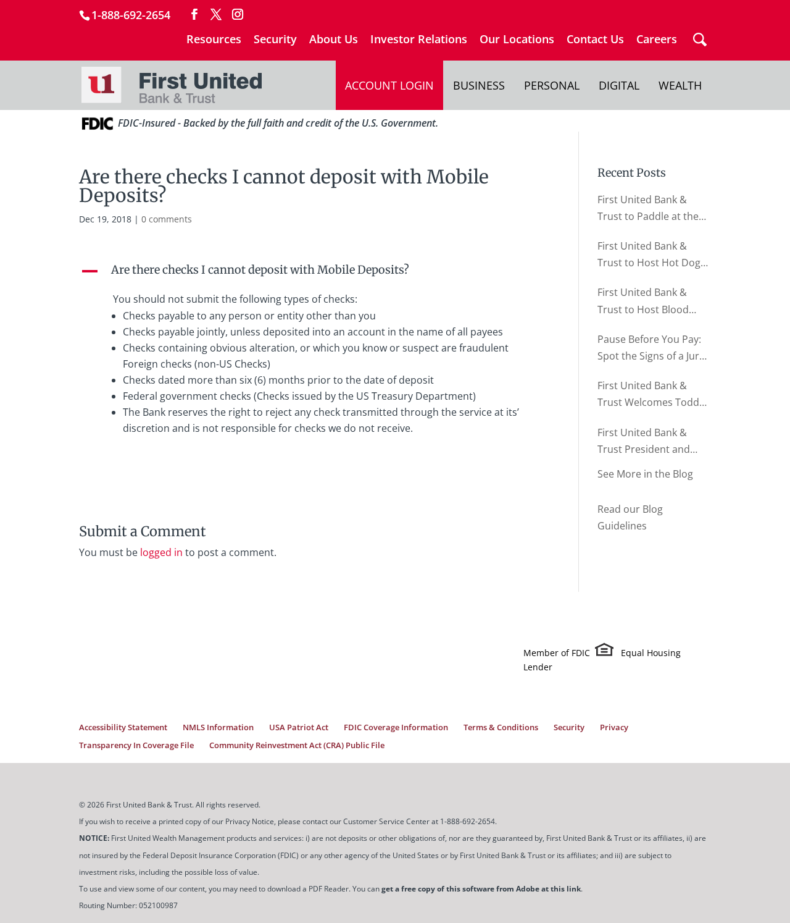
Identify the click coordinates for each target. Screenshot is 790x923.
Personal (552, 85)
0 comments (166, 219)
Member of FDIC (556, 653)
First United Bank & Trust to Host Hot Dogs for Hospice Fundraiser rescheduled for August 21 (652, 255)
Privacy (614, 727)
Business (479, 85)
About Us (333, 39)
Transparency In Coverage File (136, 745)
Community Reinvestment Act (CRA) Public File (297, 745)
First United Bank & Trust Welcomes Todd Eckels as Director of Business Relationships (650, 395)
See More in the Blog (645, 474)
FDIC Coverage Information (396, 727)
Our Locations (517, 39)
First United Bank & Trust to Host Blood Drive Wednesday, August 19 (643, 301)
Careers (656, 39)
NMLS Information (218, 727)
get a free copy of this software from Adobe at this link (481, 888)
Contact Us (595, 39)
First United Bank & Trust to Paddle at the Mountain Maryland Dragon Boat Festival (648, 209)
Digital (619, 85)
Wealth (680, 85)
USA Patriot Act (298, 727)
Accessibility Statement (123, 727)
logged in (161, 552)
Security (275, 39)
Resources (213, 39)
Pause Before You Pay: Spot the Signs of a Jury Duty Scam (650, 348)
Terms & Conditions (501, 727)
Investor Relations (418, 39)
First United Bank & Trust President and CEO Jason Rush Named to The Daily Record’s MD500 (652, 442)
